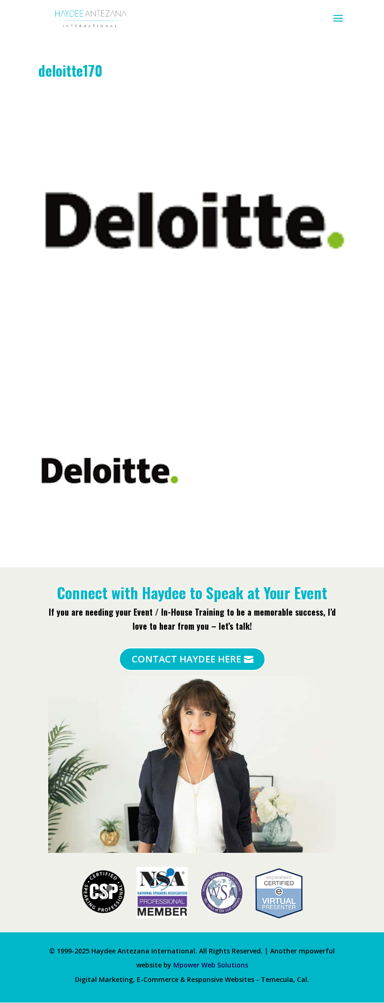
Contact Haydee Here (186, 659)
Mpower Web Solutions (210, 964)
